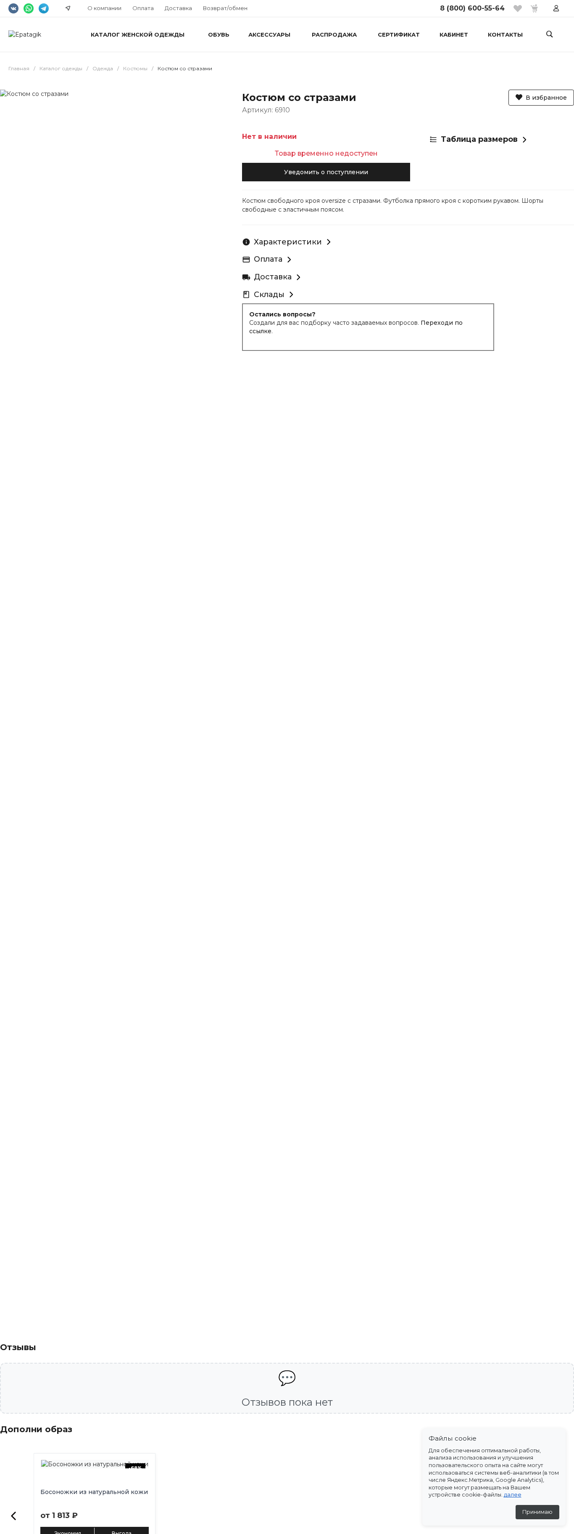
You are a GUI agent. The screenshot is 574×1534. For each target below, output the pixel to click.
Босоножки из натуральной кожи (94, 1492)
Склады (269, 294)
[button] (13, 1516)
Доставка (178, 8)
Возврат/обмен (225, 8)
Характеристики (288, 242)
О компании (104, 8)
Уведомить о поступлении (326, 172)
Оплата (143, 8)
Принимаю (537, 1512)
